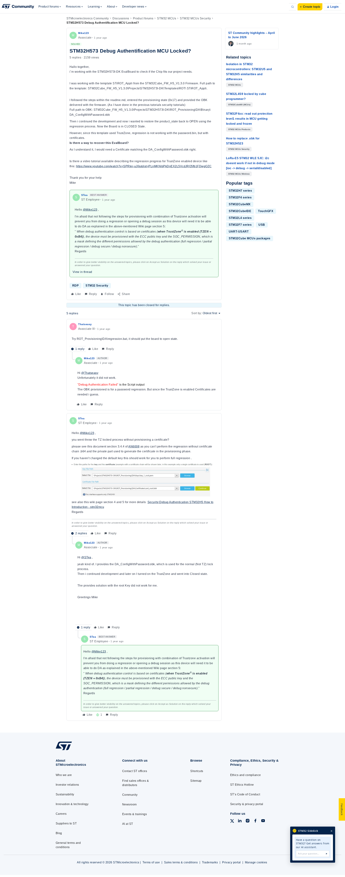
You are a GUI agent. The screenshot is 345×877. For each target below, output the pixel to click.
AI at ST (127, 823)
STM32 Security (97, 285)
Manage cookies (256, 862)
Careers (61, 813)
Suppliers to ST (66, 823)
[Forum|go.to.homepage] (18, 7)
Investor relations (67, 784)
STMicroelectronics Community (87, 18)
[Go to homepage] (82, 750)
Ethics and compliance (245, 775)
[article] (144, 337)
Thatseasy (85, 324)
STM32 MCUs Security (195, 18)
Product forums (143, 18)
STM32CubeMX (240, 204)
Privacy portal (231, 862)
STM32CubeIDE (240, 211)
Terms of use (151, 862)
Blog (59, 833)
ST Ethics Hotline (242, 784)
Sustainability (65, 794)
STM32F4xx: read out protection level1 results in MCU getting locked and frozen (249, 118)
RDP (75, 285)
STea (84, 195)
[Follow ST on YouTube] (263, 821)
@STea (86, 557)
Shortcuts (196, 771)
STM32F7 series (240, 224)
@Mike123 (90, 209)
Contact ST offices (134, 771)
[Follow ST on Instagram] (247, 821)
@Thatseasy (89, 372)
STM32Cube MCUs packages (249, 238)
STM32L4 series (240, 217)
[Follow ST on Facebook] (255, 821)
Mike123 (83, 33)
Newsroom (129, 804)
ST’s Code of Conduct (245, 794)
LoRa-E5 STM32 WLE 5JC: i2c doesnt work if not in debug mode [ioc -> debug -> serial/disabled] (250, 163)
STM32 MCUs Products (239, 129)
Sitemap (195, 780)
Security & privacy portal (246, 804)
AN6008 (133, 446)
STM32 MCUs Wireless (239, 174)
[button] (310, 6)
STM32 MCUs (166, 18)
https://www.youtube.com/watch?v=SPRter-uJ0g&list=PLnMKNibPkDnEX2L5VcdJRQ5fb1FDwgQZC (144, 166)
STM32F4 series (240, 197)
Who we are (64, 775)
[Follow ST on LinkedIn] (240, 821)
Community (129, 794)
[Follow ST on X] (232, 821)
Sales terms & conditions (181, 862)
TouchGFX (265, 211)
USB (261, 224)
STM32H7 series (240, 190)
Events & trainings (134, 814)
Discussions (120, 18)
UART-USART (239, 231)
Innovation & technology (72, 804)
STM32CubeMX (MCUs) (239, 105)
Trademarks (210, 862)
